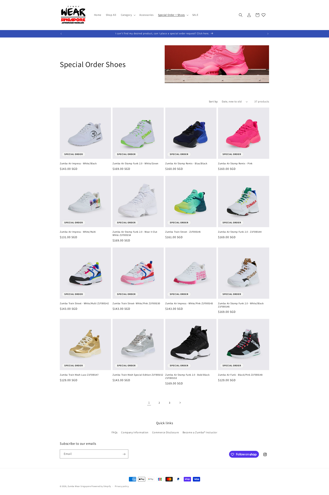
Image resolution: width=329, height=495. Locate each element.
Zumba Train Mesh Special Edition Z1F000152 (138, 374)
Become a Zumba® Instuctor (200, 432)
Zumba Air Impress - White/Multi (78, 231)
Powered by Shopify (101, 486)
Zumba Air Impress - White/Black (78, 163)
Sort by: (213, 101)
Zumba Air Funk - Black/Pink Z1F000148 (240, 374)
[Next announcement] (268, 33)
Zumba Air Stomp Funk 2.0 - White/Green (135, 163)
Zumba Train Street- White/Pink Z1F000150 (136, 303)
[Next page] (180, 402)
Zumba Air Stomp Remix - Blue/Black (186, 163)
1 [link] (149, 403)
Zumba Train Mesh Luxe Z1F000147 (79, 374)
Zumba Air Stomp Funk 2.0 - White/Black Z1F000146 (241, 305)
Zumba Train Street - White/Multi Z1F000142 (84, 303)
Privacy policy (122, 486)
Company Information (134, 432)
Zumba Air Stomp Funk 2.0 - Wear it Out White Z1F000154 (135, 233)
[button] (128, 15)
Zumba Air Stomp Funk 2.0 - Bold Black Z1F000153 (187, 376)
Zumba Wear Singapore (79, 486)
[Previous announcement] (61, 33)
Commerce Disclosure (165, 432)
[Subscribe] (124, 454)
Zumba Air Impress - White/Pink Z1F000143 (189, 303)
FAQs (114, 432)
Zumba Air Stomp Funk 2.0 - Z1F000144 (240, 231)
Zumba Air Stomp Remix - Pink (235, 163)
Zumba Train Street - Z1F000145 (183, 231)
